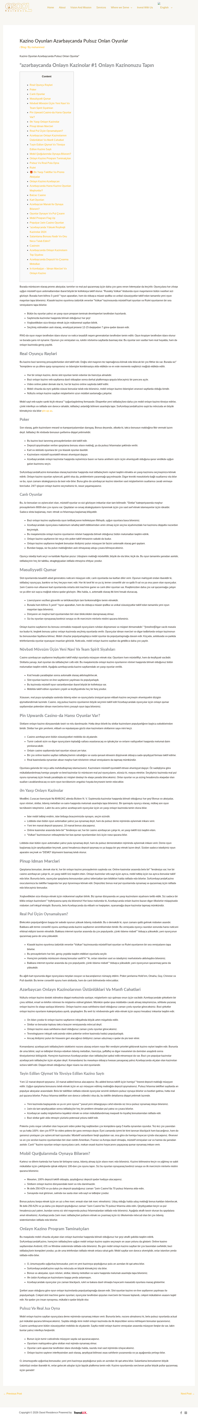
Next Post (188, 1393)
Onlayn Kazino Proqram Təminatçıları (50, 158)
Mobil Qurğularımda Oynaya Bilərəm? (50, 154)
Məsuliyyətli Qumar (40, 98)
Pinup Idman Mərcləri (41, 126)
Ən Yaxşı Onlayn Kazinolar (44, 121)
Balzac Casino (38, 195)
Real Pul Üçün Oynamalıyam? (46, 131)
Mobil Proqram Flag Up (42, 218)
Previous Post (12, 1393)
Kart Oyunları (37, 199)
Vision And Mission (80, 7)
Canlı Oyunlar (37, 94)
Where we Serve (120, 7)
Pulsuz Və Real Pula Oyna (44, 163)
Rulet (33, 167)
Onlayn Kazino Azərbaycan (45, 181)
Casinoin (35, 245)
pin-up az (47, 410)
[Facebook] (181, 1412)
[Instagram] (185, 1412)
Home (50, 7)
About (62, 7)
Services (101, 7)
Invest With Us (145, 7)
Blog (23, 47)
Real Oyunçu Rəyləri (41, 85)
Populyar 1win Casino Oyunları (47, 222)
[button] (130, 7)
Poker (33, 89)
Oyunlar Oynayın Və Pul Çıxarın (47, 213)
